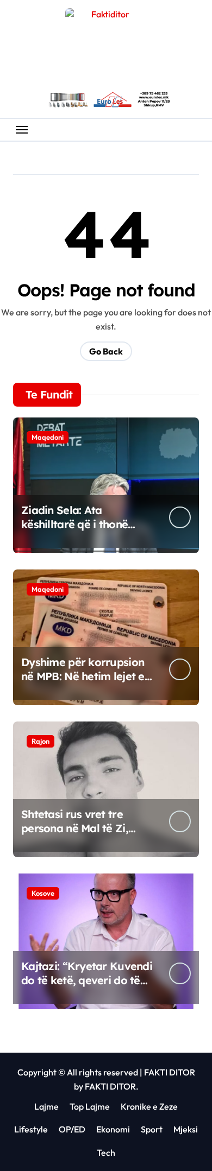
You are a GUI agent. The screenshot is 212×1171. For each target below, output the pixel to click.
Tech (106, 1152)
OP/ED (72, 1129)
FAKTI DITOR (169, 1072)
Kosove (43, 893)
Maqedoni (48, 437)
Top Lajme (90, 1106)
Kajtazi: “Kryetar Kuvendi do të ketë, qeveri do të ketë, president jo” (86, 980)
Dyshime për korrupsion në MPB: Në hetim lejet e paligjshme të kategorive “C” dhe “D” (85, 683)
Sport (152, 1129)
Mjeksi (185, 1129)
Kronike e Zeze (149, 1106)
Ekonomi (113, 1129)
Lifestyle (31, 1129)
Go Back (106, 351)
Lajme (46, 1106)
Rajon (40, 741)
